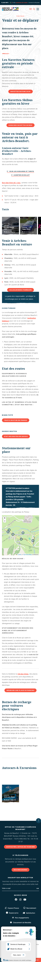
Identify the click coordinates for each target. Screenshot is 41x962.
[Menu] (38, 9)
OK (38, 888)
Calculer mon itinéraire (20, 290)
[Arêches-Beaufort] (10, 9)
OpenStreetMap (27, 554)
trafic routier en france (15, 420)
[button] (9, 529)
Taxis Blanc (26, 229)
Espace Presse (13, 908)
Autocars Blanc (9, 797)
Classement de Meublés (22, 922)
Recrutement (31, 908)
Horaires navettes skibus (20, 125)
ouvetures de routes (10, 2)
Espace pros (13, 913)
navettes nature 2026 (21, 91)
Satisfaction (30, 913)
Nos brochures (20, 870)
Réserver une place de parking (20, 690)
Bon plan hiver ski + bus (11, 183)
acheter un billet (22, 175)
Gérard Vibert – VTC (9, 228)
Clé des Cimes (23, 674)
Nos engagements (22, 918)
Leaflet (19, 554)
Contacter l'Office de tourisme (20, 847)
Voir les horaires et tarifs (21, 171)
